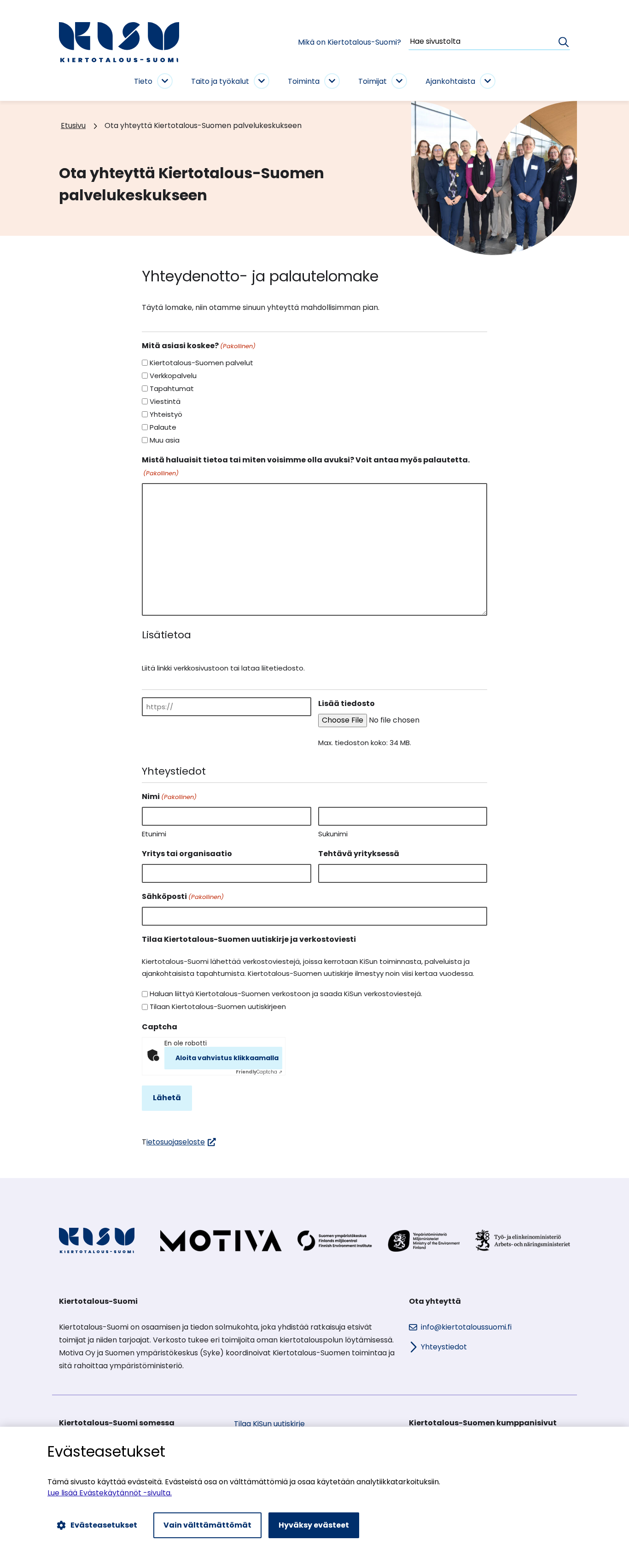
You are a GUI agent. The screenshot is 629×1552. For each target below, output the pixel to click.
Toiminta (304, 81)
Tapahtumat (172, 388)
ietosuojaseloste (181, 1142)
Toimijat (372, 81)
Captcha (159, 1026)
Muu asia (165, 440)
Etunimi (154, 834)
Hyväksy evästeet (314, 1525)
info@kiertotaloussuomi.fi (466, 1327)
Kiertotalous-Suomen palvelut (201, 363)
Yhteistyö (166, 414)
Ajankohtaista (450, 81)
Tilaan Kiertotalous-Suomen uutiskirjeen (218, 1006)
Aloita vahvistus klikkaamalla (227, 1057)
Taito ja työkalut (220, 81)
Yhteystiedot (444, 1347)
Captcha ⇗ (259, 1071)
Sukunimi (333, 834)
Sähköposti (183, 896)
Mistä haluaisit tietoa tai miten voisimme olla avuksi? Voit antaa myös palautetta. (306, 466)
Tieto (143, 81)
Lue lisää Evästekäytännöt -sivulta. (109, 1493)
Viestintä (165, 401)
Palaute (163, 427)
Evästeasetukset (103, 1525)
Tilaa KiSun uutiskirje (269, 1423)
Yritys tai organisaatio (187, 853)
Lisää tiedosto (346, 703)
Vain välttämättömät (207, 1525)
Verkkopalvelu (173, 375)
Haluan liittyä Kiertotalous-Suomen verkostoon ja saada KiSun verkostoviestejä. (286, 993)
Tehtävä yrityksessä (358, 853)
